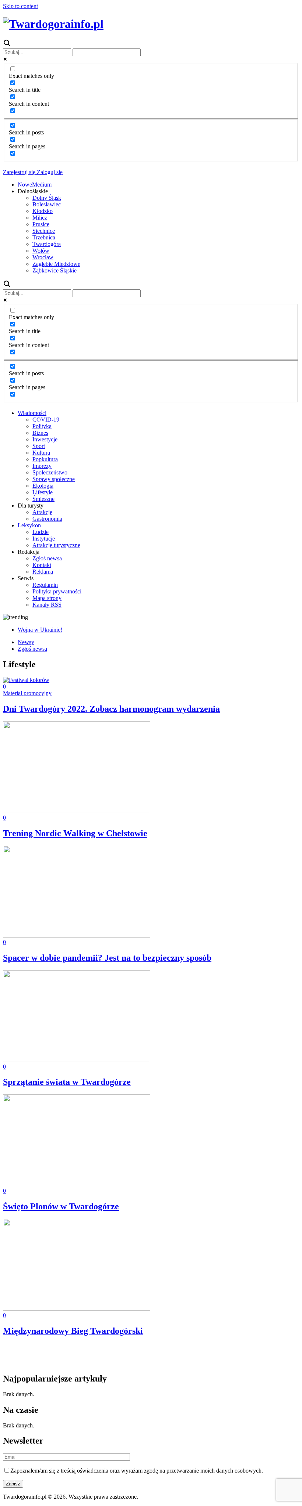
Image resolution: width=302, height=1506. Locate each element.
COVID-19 (45, 419)
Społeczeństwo (49, 472)
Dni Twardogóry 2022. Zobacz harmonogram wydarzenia (111, 709)
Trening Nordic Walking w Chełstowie (75, 833)
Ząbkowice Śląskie (54, 270)
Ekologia (42, 486)
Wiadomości (32, 413)
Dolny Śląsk (46, 198)
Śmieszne (43, 499)
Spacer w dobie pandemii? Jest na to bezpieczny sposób (107, 958)
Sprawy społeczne (53, 479)
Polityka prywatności (56, 591)
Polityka (42, 426)
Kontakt (41, 565)
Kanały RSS (47, 605)
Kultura (41, 452)
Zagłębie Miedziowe (56, 264)
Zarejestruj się (19, 172)
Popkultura (45, 459)
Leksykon (29, 525)
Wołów (40, 251)
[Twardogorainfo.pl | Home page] (53, 23)
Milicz (39, 217)
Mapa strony (47, 598)
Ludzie (40, 532)
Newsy (26, 642)
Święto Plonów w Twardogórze (61, 1206)
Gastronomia (47, 519)
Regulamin (45, 585)
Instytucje (43, 538)
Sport (38, 446)
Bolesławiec (46, 204)
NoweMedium (35, 184)
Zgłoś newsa (47, 558)
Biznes (40, 433)
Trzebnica (43, 237)
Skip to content (20, 6)
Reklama (42, 571)
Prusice (40, 224)
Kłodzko (42, 211)
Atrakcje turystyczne (56, 545)
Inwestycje (44, 439)
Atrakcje (42, 512)
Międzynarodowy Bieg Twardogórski (73, 1331)
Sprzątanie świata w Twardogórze (67, 1082)
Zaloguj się (49, 172)
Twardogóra (46, 244)
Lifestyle (42, 492)
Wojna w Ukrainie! (40, 629)
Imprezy (42, 466)
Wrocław (42, 257)
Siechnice (43, 231)
